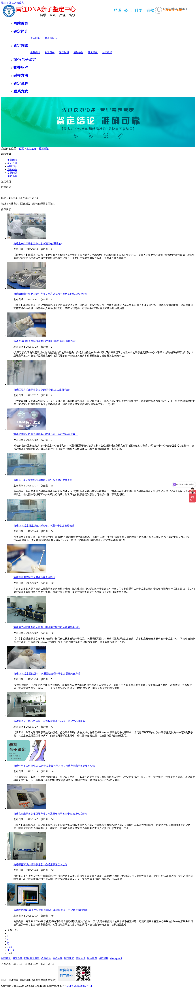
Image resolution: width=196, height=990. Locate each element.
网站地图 (92, 958)
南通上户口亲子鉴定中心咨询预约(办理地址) (37, 243)
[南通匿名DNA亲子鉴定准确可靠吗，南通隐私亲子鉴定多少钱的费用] (26, 904)
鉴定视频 (107, 52)
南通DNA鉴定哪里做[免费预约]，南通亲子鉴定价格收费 (43, 525)
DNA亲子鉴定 (24, 60)
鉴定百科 (50, 52)
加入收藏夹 (18, 2)
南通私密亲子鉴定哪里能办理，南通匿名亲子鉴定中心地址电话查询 (50, 813)
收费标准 (20, 67)
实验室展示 (51, 38)
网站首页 (20, 23)
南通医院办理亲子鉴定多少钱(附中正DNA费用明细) (41, 389)
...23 (9, 947)
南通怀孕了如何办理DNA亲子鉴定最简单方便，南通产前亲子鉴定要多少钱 (54, 765)
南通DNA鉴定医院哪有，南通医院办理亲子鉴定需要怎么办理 (46, 673)
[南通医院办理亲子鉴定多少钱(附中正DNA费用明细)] (26, 384)
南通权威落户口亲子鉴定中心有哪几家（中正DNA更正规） (45, 434)
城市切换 (103, 958)
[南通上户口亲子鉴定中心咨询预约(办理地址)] (26, 238)
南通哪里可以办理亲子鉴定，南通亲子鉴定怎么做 (40, 864)
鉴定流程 (20, 83)
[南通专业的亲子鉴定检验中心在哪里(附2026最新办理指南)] (26, 335)
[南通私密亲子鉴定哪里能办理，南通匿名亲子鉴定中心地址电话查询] (26, 808)
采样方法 (20, 75)
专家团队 (35, 38)
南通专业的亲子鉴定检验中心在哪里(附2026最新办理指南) (44, 341)
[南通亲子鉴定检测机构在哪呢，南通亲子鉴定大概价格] (26, 474)
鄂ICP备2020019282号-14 (78, 986)
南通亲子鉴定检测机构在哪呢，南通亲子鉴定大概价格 (42, 480)
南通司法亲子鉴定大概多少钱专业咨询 (34, 577)
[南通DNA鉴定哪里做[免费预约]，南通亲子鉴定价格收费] (26, 520)
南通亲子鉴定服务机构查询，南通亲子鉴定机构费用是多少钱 (46, 627)
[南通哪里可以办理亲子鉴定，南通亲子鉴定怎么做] (26, 859)
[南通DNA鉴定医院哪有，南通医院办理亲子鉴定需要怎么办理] (26, 668)
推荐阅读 (35, 52)
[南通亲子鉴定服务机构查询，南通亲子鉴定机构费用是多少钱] (26, 622)
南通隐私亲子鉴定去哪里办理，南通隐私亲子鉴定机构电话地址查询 (50, 293)
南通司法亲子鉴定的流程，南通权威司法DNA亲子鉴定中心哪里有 (49, 721)
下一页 (11, 950)
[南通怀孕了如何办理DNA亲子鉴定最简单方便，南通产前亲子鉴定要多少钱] (26, 760)
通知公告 (78, 52)
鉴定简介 (20, 31)
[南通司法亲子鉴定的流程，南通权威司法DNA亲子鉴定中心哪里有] (26, 715)
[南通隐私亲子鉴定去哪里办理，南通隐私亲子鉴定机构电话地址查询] (26, 288)
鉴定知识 (64, 52)
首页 (21, 148)
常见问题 (93, 52)
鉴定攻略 (20, 45)
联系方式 (20, 91)
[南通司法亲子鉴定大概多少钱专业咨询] (26, 572)
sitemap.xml (116, 958)
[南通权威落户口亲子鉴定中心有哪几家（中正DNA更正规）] (26, 429)
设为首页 (6, 2)
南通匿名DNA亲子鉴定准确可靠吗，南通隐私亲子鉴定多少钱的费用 (50, 910)
